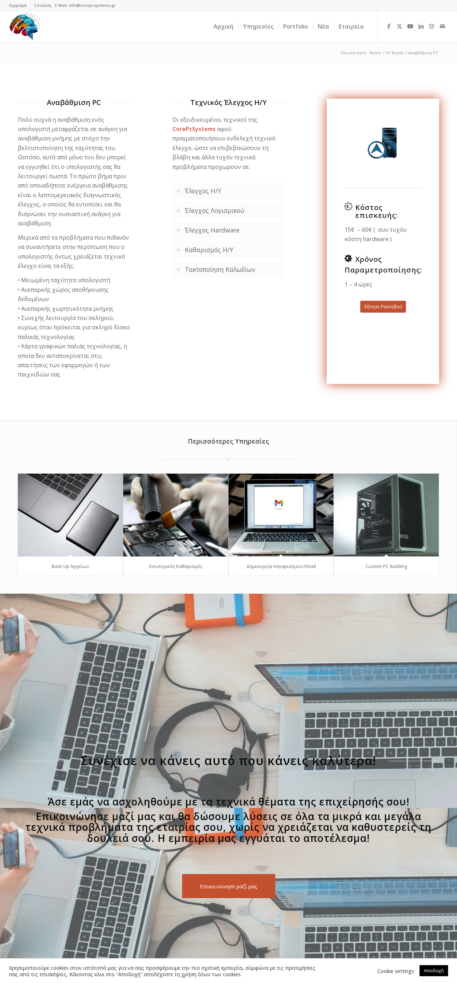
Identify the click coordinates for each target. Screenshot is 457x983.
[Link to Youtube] (410, 26)
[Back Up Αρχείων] (70, 515)
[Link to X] (399, 26)
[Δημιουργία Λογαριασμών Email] (280, 515)
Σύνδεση (42, 5)
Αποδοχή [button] (434, 970)
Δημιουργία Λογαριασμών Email (281, 566)
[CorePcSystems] (25, 26)
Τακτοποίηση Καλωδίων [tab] (220, 269)
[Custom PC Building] (386, 515)
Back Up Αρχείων (70, 566)
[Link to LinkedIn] (421, 26)
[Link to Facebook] (388, 26)
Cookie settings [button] (395, 971)
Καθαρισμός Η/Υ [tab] (209, 249)
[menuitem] (19, 5)
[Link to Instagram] (431, 26)
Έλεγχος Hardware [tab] (212, 230)
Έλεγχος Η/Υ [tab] (203, 190)
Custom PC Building (386, 566)
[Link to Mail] (442, 26)
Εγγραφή (17, 5)
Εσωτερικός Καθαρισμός (175, 566)
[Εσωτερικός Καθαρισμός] (175, 515)
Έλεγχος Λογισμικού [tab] (214, 210)
